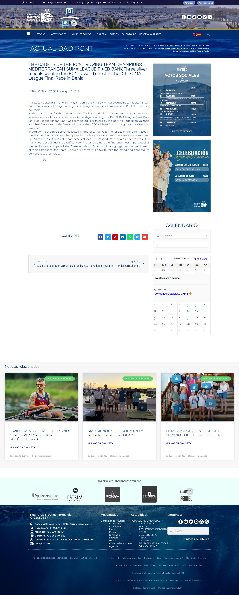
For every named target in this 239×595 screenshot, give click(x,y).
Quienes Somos (81, 34)
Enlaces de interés (196, 539)
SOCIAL (143, 526)
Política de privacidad (131, 558)
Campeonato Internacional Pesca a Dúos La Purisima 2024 (158, 573)
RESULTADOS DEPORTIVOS (155, 529)
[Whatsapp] (210, 17)
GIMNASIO (145, 540)
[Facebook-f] (184, 17)
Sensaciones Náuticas (113, 520)
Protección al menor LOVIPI (170, 588)
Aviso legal (114, 558)
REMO (142, 532)
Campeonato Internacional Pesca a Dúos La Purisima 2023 (140, 565)
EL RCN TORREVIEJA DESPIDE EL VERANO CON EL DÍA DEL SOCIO (194, 433)
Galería (102, 34)
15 (196, 311)
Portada (129, 45)
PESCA (143, 537)
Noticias (40, 34)
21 (188, 317)
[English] (195, 34)
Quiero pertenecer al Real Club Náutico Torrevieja (185, 558)
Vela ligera (115, 526)
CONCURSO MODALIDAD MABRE (171, 293)
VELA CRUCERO (148, 535)
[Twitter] (194, 17)
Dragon (113, 537)
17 (155, 317)
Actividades (58, 34)
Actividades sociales (120, 543)
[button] (208, 34)
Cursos (114, 34)
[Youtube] (189, 17)
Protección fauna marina (144, 588)
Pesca (112, 532)
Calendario (128, 34)
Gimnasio (114, 535)
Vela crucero (116, 523)
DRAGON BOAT (148, 546)
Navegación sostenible (191, 580)
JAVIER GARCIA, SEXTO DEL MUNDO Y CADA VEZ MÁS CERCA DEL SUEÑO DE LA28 (41, 435)
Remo (112, 529)
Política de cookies (152, 558)
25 (163, 324)
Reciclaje (174, 580)
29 (196, 324)
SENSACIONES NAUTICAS (153, 543)
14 (188, 311)
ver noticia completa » (23, 447)
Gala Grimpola (195, 565)
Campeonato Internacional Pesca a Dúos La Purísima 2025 (141, 580)
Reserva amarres (150, 34)
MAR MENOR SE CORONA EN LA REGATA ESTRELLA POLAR (115, 433)
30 (205, 324)
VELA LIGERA (146, 523)
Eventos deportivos (177, 565)
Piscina (113, 540)
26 (172, 324)
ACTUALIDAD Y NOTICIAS (146, 45)
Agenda (113, 546)
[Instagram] (205, 17)
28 (163, 270)
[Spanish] (199, 34)
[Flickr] (199, 17)
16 (205, 311)
